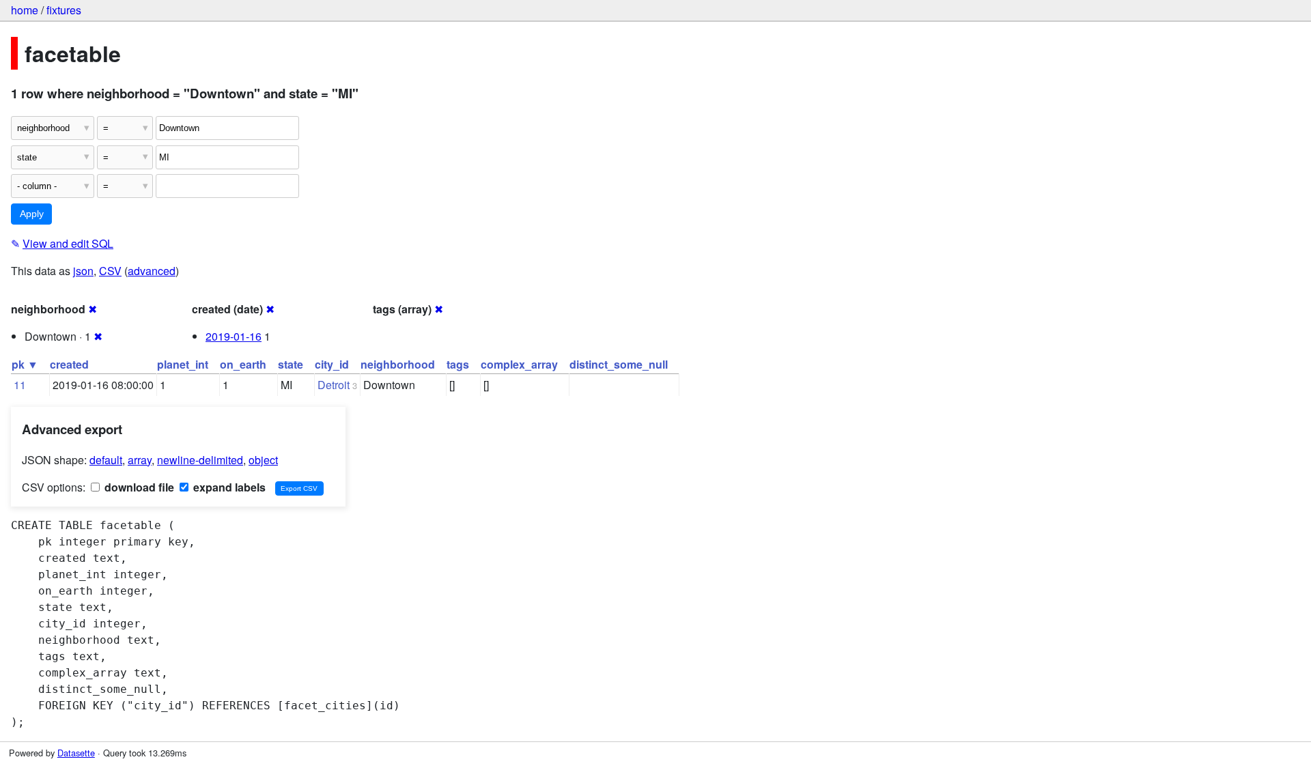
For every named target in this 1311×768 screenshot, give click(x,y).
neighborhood (398, 364)
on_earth (243, 364)
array (140, 460)
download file (138, 487)
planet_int (182, 364)
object (263, 460)
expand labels (228, 487)
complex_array (519, 364)
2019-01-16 (234, 336)
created (69, 364)
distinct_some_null (618, 364)
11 (20, 385)
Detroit (334, 385)
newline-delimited (200, 460)
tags (458, 364)
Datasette (76, 752)
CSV (110, 271)
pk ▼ (25, 364)
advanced (151, 271)
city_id (332, 364)
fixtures (63, 10)
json (83, 271)
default (105, 460)
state (290, 364)
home (24, 10)
